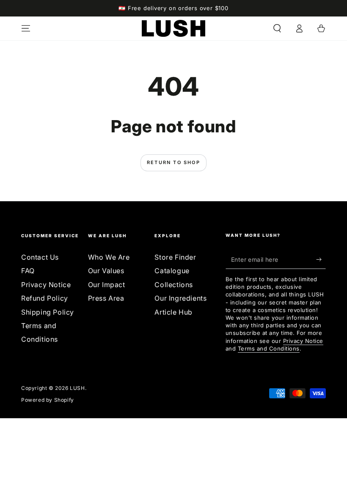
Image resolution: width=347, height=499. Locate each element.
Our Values (106, 270)
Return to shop (173, 162)
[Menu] (26, 28)
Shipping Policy (47, 312)
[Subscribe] (321, 259)
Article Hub (173, 312)
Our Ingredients (180, 298)
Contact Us (40, 257)
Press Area (106, 298)
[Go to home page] (173, 28)
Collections (173, 284)
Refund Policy (44, 298)
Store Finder (175, 257)
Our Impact (106, 284)
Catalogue (171, 270)
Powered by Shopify (47, 400)
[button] (277, 28)
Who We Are (109, 257)
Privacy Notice (46, 284)
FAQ (28, 270)
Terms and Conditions (269, 348)
